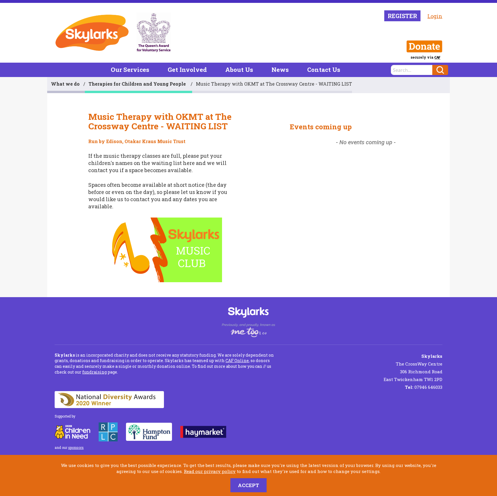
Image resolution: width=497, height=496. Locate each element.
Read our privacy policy (210, 471)
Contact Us (323, 70)
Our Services (130, 70)
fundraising (94, 372)
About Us (239, 70)
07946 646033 (423, 387)
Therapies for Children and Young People (138, 84)
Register (402, 16)
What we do (65, 84)
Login (434, 16)
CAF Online (237, 360)
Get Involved (187, 70)
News (280, 70)
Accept (248, 485)
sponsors (76, 447)
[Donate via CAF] (424, 46)
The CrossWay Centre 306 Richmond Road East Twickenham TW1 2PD (413, 367)
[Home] (92, 33)
